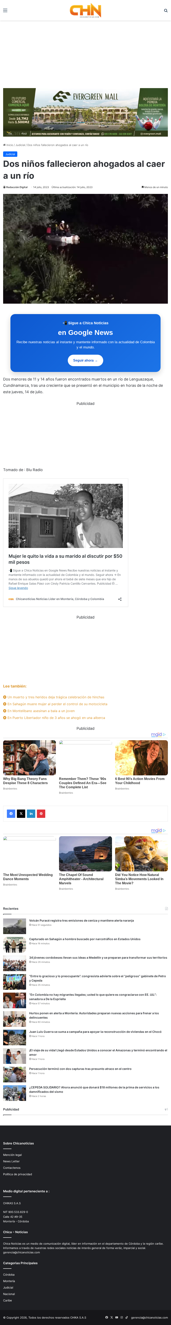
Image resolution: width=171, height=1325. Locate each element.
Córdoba (9, 1274)
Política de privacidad (17, 1174)
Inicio (9, 145)
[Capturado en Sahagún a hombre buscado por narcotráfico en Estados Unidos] (14, 945)
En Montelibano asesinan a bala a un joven (40, 711)
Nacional (9, 1294)
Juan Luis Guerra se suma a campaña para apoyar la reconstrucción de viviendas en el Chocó (95, 1031)
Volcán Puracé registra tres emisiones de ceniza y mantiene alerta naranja (81, 920)
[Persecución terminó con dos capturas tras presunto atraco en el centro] (14, 1074)
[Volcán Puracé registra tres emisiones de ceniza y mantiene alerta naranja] (14, 926)
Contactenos (11, 1167)
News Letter (11, 1161)
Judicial (20, 145)
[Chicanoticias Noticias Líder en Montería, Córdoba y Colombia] (85, 10)
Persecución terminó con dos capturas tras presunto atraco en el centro (80, 1068)
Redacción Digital (17, 187)
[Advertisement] (85, 56)
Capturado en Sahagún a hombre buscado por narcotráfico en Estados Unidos (85, 939)
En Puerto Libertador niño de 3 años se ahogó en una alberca (55, 718)
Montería (9, 1281)
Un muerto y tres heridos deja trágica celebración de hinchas (55, 697)
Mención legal (12, 1155)
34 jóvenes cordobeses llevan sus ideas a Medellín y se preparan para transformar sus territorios (98, 957)
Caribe (7, 1300)
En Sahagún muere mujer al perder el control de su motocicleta (56, 704)
